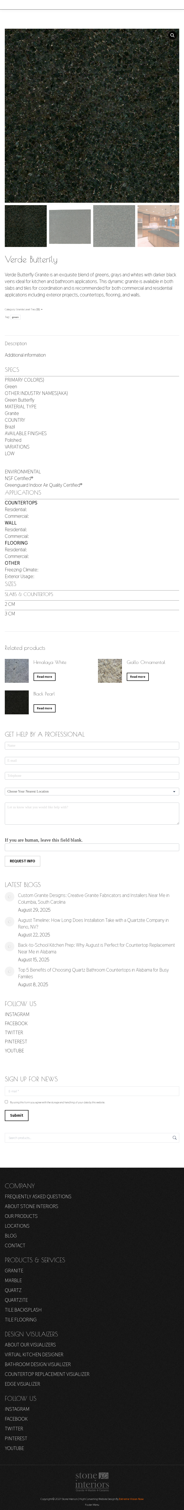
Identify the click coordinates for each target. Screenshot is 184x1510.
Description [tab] (16, 343)
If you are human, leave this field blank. (44, 840)
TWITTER (14, 1032)
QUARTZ (13, 1290)
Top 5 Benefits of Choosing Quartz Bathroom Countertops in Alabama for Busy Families (93, 973)
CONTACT (15, 1245)
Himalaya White (50, 662)
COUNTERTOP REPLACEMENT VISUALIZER (47, 1374)
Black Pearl (44, 693)
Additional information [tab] (25, 355)
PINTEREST (16, 1042)
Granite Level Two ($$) (28, 309)
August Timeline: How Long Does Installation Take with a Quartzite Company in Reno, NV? (93, 923)
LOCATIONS (17, 1226)
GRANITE (14, 1271)
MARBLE (13, 1280)
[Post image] (9, 897)
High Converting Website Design (97, 1499)
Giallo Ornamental (146, 662)
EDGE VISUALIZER (22, 1384)
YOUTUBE (14, 1051)
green (15, 317)
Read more (44, 676)
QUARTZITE (16, 1300)
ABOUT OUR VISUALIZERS (30, 1345)
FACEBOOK (16, 1023)
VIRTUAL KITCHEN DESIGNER (34, 1354)
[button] (172, 35)
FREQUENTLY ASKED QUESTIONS (38, 1196)
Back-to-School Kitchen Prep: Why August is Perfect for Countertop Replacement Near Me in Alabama (96, 948)
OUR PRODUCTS (21, 1216)
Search (174, 1138)
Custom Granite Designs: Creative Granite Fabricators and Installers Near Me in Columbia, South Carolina (93, 898)
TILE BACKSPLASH (23, 1310)
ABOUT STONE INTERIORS (31, 1206)
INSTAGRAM (17, 1014)
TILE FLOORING (21, 1320)
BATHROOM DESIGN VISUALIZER (38, 1364)
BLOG (11, 1236)
